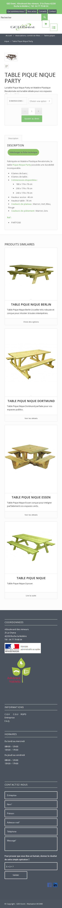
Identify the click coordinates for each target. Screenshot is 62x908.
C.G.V (7, 714)
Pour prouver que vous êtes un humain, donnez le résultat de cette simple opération (31, 858)
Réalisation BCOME (35, 904)
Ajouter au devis (31, 118)
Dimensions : (16, 101)
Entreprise (10, 717)
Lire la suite (31, 595)
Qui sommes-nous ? (16, 11)
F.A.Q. (7, 721)
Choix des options (31, 322)
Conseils (42, 11)
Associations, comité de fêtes (27, 35)
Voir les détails (31, 418)
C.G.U (15, 714)
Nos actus (32, 11)
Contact (52, 11)
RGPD (23, 714)
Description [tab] (13, 138)
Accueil (9, 35)
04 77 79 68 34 (41, 6)
